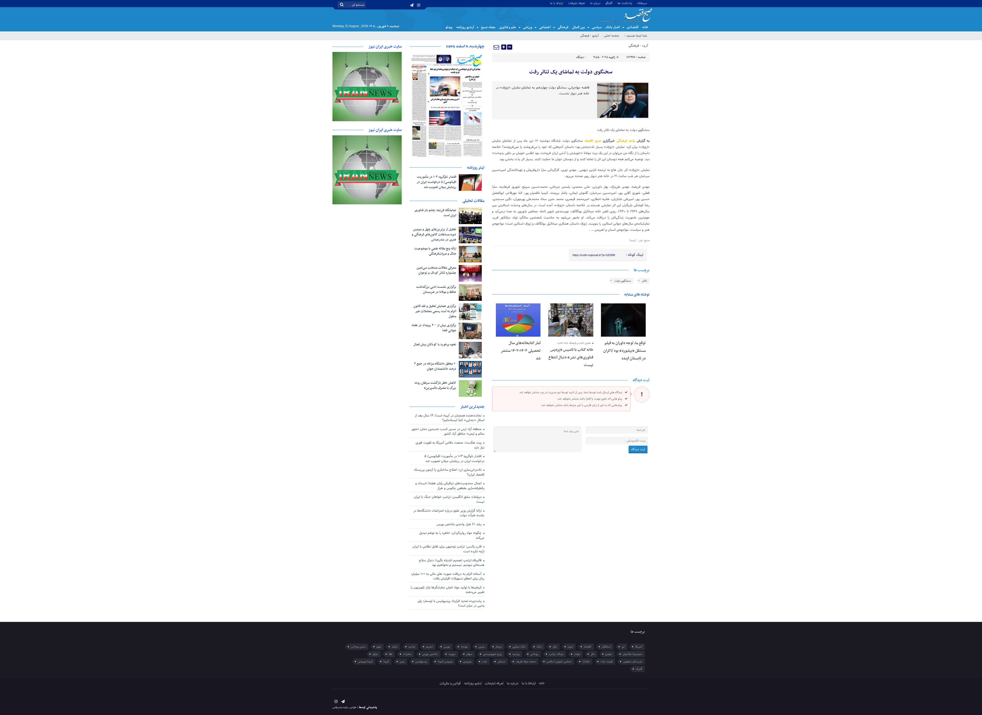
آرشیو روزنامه (465, 27)
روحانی (534, 654)
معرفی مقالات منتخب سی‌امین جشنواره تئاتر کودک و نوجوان (436, 270)
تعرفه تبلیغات (576, 3)
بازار (555, 646)
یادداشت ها (625, 3)
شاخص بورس (430, 654)
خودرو (608, 654)
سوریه (452, 654)
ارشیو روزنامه (473, 683)
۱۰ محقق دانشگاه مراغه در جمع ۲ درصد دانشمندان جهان (435, 366)
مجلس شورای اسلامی (559, 661)
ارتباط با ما (556, 3)
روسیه (516, 654)
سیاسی (597, 27)
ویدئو (448, 27)
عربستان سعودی (632, 661)
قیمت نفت (606, 661)
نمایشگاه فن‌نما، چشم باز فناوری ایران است (435, 212)
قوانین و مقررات (450, 683)
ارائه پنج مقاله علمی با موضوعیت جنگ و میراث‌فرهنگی (435, 251)
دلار (593, 654)
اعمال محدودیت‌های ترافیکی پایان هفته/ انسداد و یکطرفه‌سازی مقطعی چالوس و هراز (449, 486)
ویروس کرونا (445, 661)
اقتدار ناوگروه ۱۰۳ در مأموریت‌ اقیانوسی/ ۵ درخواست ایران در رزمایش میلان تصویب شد (436, 182)
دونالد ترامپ (556, 654)
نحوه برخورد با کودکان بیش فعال (435, 344)
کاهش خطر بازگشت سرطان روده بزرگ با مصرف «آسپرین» (435, 385)
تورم (378, 646)
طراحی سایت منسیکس (344, 707)
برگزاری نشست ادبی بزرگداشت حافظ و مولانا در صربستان (436, 289)
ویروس (467, 661)
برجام (499, 646)
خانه (645, 27)
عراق (375, 654)
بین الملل (578, 27)
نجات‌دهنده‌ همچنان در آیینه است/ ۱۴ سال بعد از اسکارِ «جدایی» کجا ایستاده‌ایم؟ (449, 418)
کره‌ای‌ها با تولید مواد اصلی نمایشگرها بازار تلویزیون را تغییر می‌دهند (447, 590)
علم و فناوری (507, 27)
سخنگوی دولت (622, 281)
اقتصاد (587, 646)
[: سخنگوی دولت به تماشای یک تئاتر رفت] (496, 47)
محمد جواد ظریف (526, 661)
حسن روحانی (358, 646)
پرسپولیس (421, 661)
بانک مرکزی (519, 646)
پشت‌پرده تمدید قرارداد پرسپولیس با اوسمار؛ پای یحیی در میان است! (451, 603)
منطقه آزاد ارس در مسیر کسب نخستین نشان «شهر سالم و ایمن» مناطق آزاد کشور (447, 431)
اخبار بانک (613, 27)
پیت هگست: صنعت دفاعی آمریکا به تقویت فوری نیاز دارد (450, 445)
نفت (484, 661)
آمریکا (638, 646)
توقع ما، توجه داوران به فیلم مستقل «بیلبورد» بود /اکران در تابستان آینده (624, 351)
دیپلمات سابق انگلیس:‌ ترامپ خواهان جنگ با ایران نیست (449, 499)
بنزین (481, 646)
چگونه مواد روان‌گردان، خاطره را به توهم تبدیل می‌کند (451, 535)
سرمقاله (642, 3)
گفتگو (609, 3)
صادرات (407, 654)
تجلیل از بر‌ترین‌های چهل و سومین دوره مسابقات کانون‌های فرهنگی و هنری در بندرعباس (434, 235)
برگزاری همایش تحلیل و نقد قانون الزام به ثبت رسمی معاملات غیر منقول (435, 311)
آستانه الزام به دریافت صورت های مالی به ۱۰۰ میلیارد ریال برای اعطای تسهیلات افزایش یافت (447, 576)
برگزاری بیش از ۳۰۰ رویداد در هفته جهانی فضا (434, 328)
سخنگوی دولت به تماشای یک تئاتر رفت (570, 72)
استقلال (606, 646)
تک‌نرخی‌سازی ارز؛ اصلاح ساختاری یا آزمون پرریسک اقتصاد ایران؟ (449, 472)
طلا (390, 654)
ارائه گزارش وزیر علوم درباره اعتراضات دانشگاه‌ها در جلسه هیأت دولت (449, 513)
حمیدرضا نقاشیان (632, 654)
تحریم (429, 646)
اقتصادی (632, 27)
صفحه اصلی (611, 35)
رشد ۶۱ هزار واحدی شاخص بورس (460, 524)
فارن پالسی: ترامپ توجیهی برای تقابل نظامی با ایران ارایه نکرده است (448, 549)
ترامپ (411, 646)
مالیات (586, 661)
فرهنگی (562, 27)
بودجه (464, 646)
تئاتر (644, 281)
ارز (623, 646)
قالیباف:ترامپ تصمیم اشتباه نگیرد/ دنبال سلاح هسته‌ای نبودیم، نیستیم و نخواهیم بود (451, 563)
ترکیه (395, 646)
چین (402, 661)
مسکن (501, 661)
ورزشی (527, 27)
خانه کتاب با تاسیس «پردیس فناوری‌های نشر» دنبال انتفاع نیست (571, 357)
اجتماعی (545, 27)
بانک (539, 646)
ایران (570, 646)
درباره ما (595, 3)
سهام (469, 654)
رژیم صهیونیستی (492, 654)
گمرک (639, 669)
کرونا (386, 661)
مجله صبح (488, 27)
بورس (447, 646)
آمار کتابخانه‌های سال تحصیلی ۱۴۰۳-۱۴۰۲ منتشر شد (521, 351)
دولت (577, 654)
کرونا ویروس (365, 661)
